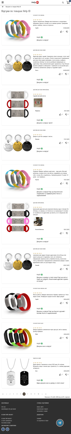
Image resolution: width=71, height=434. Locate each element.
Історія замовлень (6, 420)
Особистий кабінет (6, 418)
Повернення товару (42, 409)
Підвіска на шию (37, 358)
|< (2, 394)
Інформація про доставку (8, 409)
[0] (68, 2)
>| (45, 394)
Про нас (3, 407)
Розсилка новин (5, 423)
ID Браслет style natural (38, 15)
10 (38, 394)
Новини (39, 418)
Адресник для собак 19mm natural (41, 89)
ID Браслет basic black (38, 323)
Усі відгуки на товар (42, 420)
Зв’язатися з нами (42, 411)
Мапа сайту (40, 407)
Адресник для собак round (39, 50)
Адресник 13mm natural (38, 202)
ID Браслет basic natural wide (40, 288)
